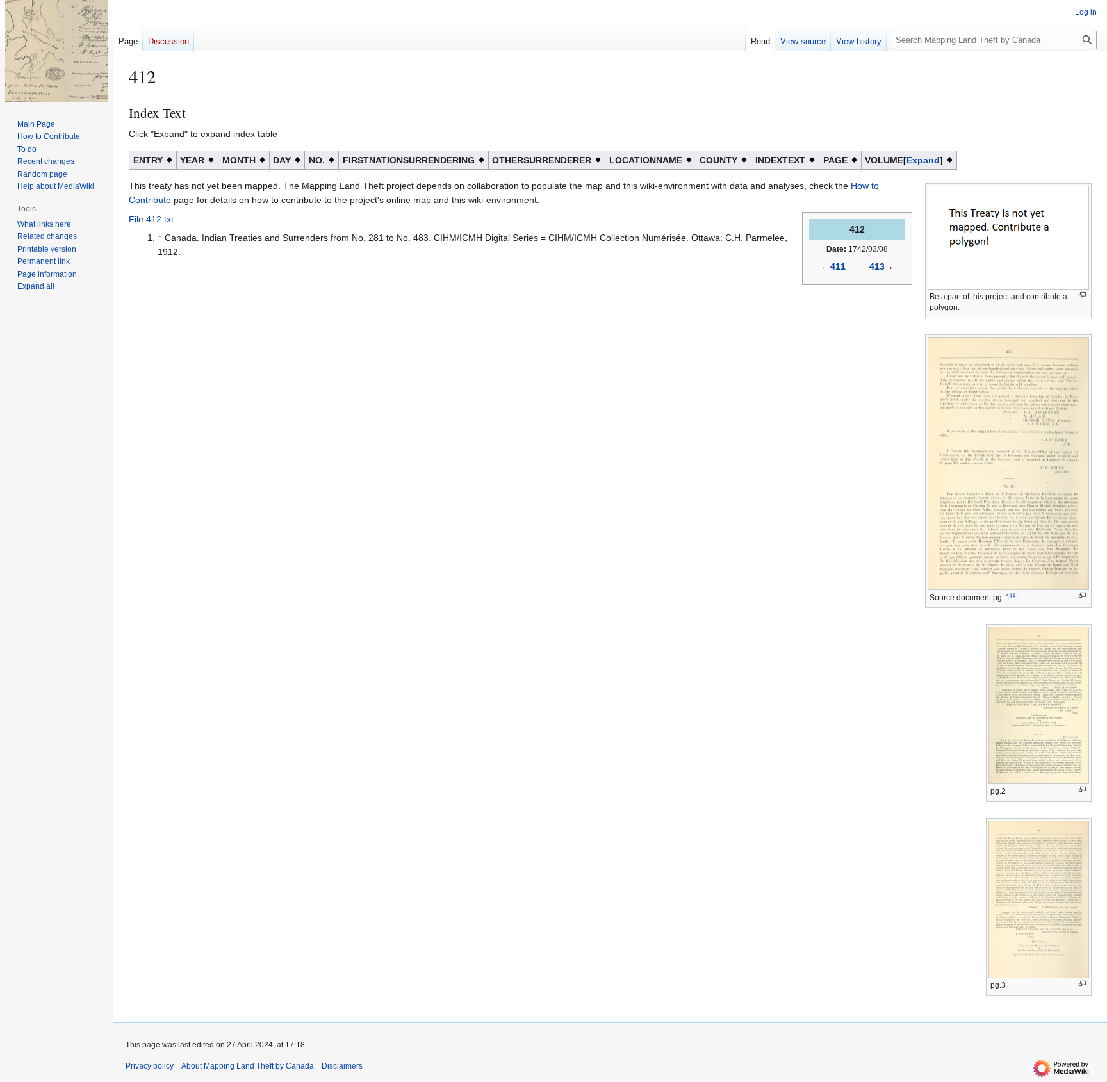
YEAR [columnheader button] (192, 160)
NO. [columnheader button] (317, 160)
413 (877, 266)
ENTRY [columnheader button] (148, 160)
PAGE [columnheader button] (835, 160)
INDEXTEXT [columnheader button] (780, 160)
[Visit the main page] (56, 51)
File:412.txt (151, 219)
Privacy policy (150, 1066)
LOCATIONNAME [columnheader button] (645, 160)
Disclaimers (342, 1066)
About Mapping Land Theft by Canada (247, 1066)
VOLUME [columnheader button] (902, 160)
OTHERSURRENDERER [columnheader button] (541, 160)
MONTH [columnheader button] (239, 160)
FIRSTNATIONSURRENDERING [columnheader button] (409, 160)
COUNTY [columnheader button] (718, 160)
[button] (35, 286)
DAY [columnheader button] (282, 160)
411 (838, 266)
